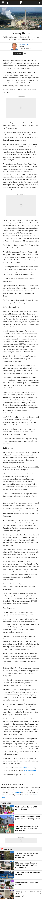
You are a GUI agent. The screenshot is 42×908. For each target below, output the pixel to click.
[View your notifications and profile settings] (8, 3)
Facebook (17, 792)
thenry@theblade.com (25, 48)
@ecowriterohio (30, 770)
